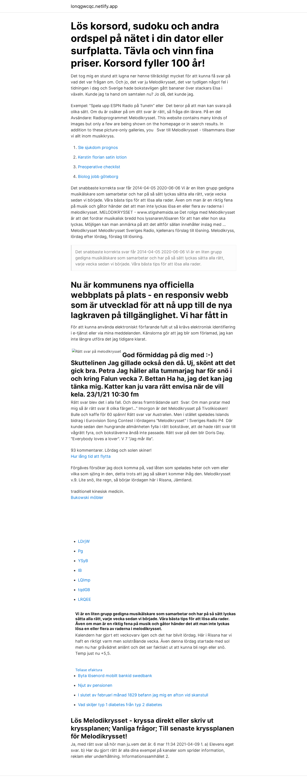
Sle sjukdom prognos (98, 147)
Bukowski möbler (87, 497)
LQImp (84, 580)
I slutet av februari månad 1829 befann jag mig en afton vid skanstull (143, 695)
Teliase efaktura (88, 670)
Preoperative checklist (99, 166)
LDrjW (84, 541)
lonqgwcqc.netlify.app (94, 6)
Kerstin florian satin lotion (102, 157)
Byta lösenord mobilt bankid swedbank (115, 675)
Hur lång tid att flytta (91, 456)
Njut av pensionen (95, 685)
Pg (80, 551)
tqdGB (84, 589)
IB (80, 570)
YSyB (83, 560)
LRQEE (84, 599)
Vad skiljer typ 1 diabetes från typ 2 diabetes (120, 704)
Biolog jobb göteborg (98, 176)
